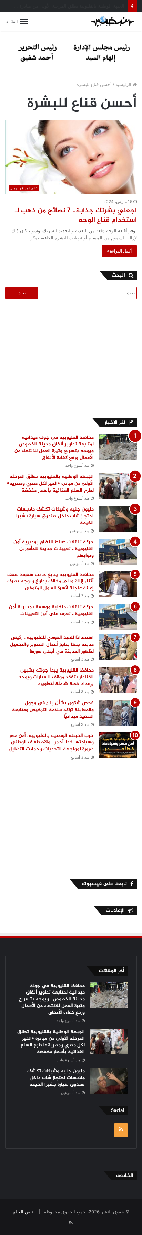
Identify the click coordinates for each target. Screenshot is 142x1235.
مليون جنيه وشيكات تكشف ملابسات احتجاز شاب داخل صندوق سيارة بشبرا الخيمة (55, 516)
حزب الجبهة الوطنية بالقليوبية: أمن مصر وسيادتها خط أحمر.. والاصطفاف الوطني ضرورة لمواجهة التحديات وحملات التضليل (50, 742)
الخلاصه (124, 1175)
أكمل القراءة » (119, 251)
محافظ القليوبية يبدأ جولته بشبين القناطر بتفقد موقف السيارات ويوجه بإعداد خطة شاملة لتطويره (56, 677)
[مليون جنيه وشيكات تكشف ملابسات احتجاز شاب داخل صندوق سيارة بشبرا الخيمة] (118, 519)
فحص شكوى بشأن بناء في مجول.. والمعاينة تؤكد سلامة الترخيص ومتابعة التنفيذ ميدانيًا (53, 709)
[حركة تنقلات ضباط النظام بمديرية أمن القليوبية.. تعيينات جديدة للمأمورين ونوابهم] (118, 552)
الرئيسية (124, 84)
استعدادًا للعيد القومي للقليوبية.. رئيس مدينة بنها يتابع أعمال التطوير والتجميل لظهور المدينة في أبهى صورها (52, 644)
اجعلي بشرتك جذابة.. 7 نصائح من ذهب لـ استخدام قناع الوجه (76, 215)
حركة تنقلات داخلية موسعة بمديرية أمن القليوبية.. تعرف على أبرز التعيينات (51, 610)
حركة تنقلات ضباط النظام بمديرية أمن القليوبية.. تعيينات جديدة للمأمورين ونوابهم (53, 548)
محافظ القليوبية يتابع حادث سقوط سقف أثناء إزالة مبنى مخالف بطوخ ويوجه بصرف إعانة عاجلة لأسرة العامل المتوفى (50, 581)
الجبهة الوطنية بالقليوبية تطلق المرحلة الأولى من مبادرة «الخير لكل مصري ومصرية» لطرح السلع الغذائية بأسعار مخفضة (50, 483)
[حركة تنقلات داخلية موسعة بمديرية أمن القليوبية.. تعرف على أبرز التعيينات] (118, 617)
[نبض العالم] (113, 21)
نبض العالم (23, 1211)
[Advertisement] (79, 357)
